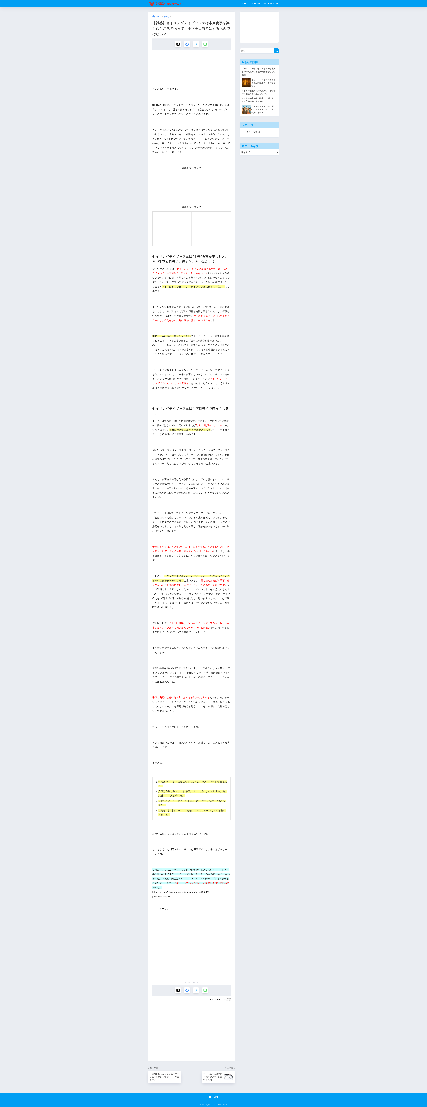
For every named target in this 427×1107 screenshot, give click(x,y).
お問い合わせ (273, 3)
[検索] (276, 50)
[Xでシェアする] (178, 44)
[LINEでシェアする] (205, 44)
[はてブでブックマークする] (196, 44)
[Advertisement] (191, 69)
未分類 (227, 999)
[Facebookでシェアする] (187, 44)
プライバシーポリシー (257, 3)
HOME (244, 3)
